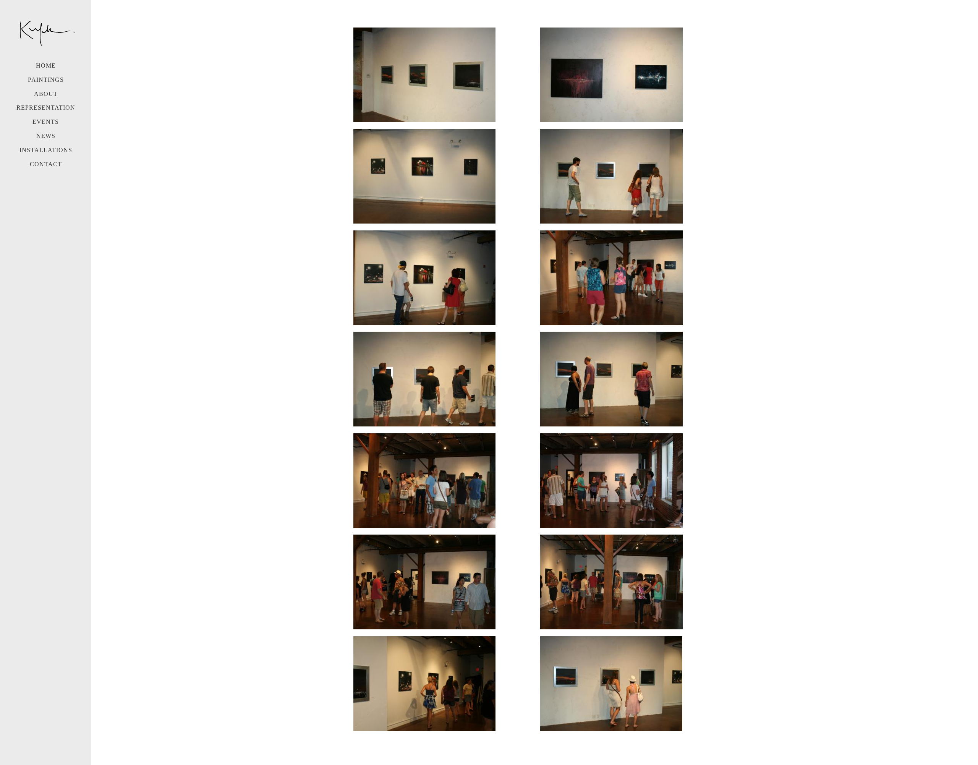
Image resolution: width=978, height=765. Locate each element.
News (45, 136)
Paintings (46, 79)
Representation (45, 107)
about (46, 94)
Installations (45, 150)
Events (45, 121)
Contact (46, 164)
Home (46, 65)
